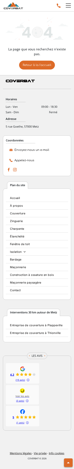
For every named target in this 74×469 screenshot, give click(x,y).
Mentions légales (21, 453)
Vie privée (40, 453)
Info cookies (56, 453)
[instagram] (15, 170)
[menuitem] (37, 198)
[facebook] (8, 170)
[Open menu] (68, 5)
